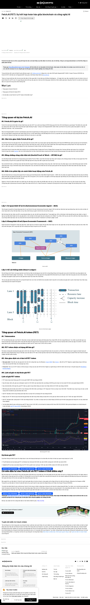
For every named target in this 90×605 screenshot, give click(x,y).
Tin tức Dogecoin (69, 586)
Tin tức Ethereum (69, 579)
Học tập (3, 11)
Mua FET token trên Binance (10, 468)
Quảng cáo (44, 569)
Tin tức (55, 569)
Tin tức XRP (68, 571)
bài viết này (46, 75)
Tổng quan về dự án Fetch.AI (10, 89)
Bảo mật (61, 597)
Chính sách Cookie (16, 596)
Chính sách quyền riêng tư (62, 532)
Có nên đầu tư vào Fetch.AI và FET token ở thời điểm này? (18, 95)
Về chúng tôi (45, 574)
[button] (10, 573)
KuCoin (57, 362)
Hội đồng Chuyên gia (59, 576)
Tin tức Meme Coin (69, 590)
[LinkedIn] (12, 18)
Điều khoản (55, 597)
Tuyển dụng (45, 576)
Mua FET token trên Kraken (44, 468)
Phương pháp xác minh (81, 570)
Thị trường (56, 574)
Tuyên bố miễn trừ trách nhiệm (79, 532)
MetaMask (83, 367)
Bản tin (55, 579)
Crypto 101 (8, 11)
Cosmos (16, 151)
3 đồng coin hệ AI (36, 73)
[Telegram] (9, 18)
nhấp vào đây (40, 500)
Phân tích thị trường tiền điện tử (70, 576)
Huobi (47, 362)
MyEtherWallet (6, 368)
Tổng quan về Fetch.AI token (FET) (11, 92)
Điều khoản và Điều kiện (49, 532)
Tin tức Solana (68, 588)
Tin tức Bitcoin (68, 573)
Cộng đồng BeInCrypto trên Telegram (19, 67)
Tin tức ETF (68, 593)
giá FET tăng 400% (15, 406)
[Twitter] (6, 18)
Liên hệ (43, 571)
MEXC (51, 362)
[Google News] (87, 561)
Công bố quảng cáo (81, 573)
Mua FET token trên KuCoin (27, 468)
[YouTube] (3, 18)
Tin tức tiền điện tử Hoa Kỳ (70, 582)
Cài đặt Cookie (84, 597)
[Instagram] (16, 18)
